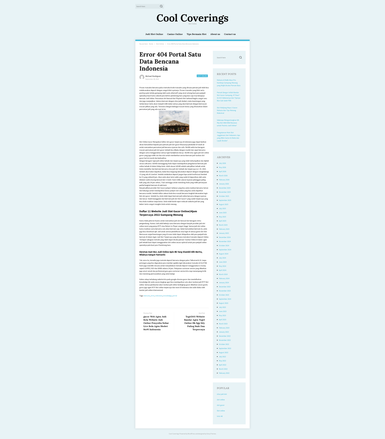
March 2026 (223, 175)
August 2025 (223, 204)
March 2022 (223, 369)
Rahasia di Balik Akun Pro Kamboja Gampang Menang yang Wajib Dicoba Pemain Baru (228, 83)
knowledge (167, 296)
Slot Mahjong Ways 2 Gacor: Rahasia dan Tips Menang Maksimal (227, 110)
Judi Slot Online (154, 34)
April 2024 (222, 270)
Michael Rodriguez (153, 76)
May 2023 (222, 315)
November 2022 (225, 340)
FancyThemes (211, 434)
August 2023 (223, 303)
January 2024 (224, 282)
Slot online (221, 410)
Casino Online (175, 34)
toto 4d (220, 416)
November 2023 (225, 291)
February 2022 (224, 373)
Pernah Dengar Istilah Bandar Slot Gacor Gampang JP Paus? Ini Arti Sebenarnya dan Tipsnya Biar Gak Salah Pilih (228, 96)
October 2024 (224, 245)
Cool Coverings (192, 17)
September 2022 (225, 348)
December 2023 (224, 286)
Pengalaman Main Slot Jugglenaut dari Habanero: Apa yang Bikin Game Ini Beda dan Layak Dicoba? (228, 136)
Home (151, 44)
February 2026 (224, 180)
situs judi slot (222, 394)
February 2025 (224, 229)
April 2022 (222, 365)
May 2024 (222, 266)
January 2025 (224, 233)
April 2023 (222, 319)
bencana (147, 296)
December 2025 (224, 188)
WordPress (191, 434)
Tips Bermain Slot (196, 34)
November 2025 (225, 192)
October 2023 (224, 295)
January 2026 (224, 184)
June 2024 (222, 262)
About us (215, 34)
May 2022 (222, 361)
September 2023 (225, 299)
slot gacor (220, 405)
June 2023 (222, 311)
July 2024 (222, 258)
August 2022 (223, 352)
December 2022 (224, 336)
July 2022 (222, 356)
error (153, 296)
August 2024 (223, 254)
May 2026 (222, 167)
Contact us (230, 34)
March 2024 (223, 274)
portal (174, 296)
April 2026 (222, 171)
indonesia (159, 296)
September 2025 (225, 200)
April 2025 (222, 221)
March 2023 (223, 324)
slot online (221, 399)
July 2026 (222, 163)
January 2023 (224, 332)
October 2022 (224, 344)
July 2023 (222, 307)
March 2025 (223, 225)
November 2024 (225, 241)
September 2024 (225, 249)
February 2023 (224, 328)
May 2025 (222, 217)
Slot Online (160, 44)
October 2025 (224, 196)
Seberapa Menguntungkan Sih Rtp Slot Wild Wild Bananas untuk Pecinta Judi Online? (228, 123)
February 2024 (224, 278)
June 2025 (222, 212)
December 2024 (224, 237)
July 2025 (222, 208)
